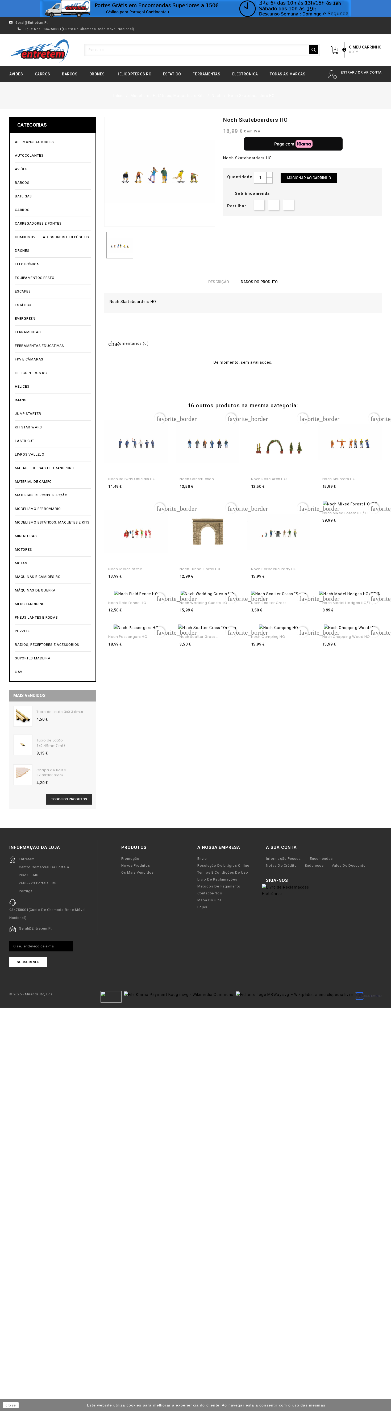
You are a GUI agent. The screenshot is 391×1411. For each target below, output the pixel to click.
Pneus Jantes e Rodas (36, 617)
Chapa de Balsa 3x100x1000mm (51, 773)
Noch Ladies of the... (126, 568)
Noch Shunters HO (339, 478)
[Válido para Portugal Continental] (195, 8)
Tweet (273, 205)
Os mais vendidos (137, 872)
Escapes (23, 291)
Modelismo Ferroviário (52, 509)
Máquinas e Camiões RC (52, 577)
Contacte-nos (209, 893)
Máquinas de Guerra (35, 590)
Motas (52, 563)
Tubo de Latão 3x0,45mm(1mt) (50, 743)
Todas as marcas (287, 74)
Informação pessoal (284, 859)
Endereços (314, 865)
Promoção (130, 859)
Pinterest (288, 205)
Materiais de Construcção (52, 495)
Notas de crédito (281, 865)
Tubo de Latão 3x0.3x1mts (59, 711)
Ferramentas (206, 74)
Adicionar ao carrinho (308, 178)
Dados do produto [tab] (259, 282)
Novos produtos (135, 865)
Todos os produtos (69, 799)
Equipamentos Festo (35, 278)
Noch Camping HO (268, 636)
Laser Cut (24, 441)
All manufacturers (52, 142)
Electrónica (245, 74)
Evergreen (25, 319)
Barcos (69, 74)
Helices (52, 386)
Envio (202, 859)
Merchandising (52, 604)
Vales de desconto (349, 865)
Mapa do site (209, 900)
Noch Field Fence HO (127, 602)
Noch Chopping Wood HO (346, 636)
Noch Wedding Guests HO (203, 602)
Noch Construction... (198, 478)
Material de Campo (33, 482)
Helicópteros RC (134, 74)
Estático (172, 74)
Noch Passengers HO (127, 636)
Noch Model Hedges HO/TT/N (349, 602)
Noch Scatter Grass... (270, 602)
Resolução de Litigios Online (223, 865)
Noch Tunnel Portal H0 (200, 568)
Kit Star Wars (28, 427)
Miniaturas (52, 536)
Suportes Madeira (32, 658)
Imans (21, 400)
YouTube (303, 880)
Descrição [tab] (218, 282)
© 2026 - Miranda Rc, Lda (31, 994)
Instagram (312, 880)
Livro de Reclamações (217, 879)
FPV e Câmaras (52, 359)
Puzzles (52, 631)
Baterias (52, 196)
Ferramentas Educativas (39, 346)
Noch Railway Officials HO (132, 478)
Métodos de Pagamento (218, 886)
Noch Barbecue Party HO (274, 568)
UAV (52, 672)
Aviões (16, 74)
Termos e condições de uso (222, 872)
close (11, 1405)
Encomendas (321, 859)
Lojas (202, 907)
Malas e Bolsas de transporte (45, 468)
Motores (52, 550)
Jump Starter (52, 414)
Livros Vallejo (29, 454)
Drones (97, 74)
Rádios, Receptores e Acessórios (47, 645)
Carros (42, 74)
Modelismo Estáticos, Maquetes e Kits (52, 522)
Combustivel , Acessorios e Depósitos (52, 237)
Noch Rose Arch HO (269, 478)
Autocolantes (29, 155)
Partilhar (259, 205)
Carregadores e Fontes (52, 223)
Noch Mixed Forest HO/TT (345, 513)
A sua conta (281, 847)
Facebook (295, 880)
